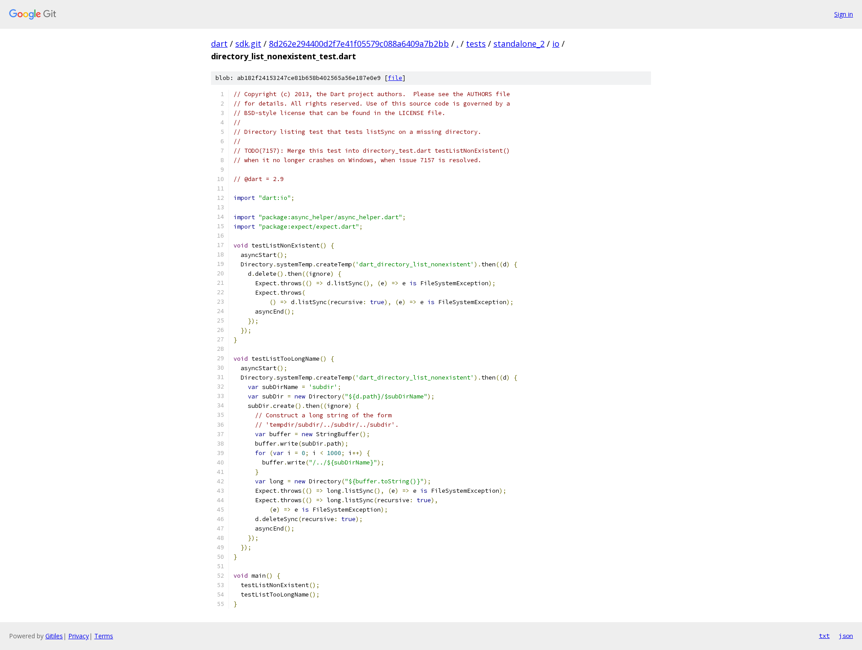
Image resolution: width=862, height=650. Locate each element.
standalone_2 (519, 43)
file (395, 78)
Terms (103, 636)
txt (824, 636)
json (846, 636)
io (555, 43)
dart (219, 43)
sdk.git (248, 43)
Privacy (78, 636)
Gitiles (54, 636)
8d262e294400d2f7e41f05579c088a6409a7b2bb (359, 43)
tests (476, 43)
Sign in (843, 14)
